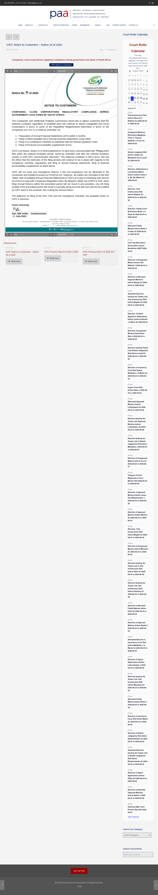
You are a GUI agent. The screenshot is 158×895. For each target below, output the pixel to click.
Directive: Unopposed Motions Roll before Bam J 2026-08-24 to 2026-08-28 (137, 334)
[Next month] (146, 71)
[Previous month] (129, 71)
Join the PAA (9, 3)
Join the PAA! (79, 871)
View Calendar (133, 816)
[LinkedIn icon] (153, 3)
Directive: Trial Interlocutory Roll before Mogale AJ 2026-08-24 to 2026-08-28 (138, 533)
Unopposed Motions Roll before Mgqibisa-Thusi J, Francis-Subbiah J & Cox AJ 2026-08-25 (137, 138)
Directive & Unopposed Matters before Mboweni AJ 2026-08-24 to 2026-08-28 (138, 550)
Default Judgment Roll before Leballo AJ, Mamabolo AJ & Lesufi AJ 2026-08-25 (137, 156)
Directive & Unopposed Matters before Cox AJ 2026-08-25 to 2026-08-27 (137, 462)
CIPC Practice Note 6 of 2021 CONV (61, 252)
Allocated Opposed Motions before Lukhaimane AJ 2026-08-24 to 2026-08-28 (137, 405)
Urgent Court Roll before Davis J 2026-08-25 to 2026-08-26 (138, 390)
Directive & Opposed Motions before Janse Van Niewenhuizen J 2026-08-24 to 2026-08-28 (137, 498)
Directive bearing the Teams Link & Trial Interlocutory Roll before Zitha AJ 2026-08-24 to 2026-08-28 (137, 569)
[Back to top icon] (148, 891)
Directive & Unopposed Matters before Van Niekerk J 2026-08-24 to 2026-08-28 (137, 263)
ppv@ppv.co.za (35, 3)
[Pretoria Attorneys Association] (79, 13)
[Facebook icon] (149, 3)
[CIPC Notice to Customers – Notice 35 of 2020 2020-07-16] (156, 885)
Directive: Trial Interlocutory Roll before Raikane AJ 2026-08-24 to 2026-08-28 (137, 194)
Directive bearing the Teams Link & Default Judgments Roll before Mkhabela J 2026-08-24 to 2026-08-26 (137, 444)
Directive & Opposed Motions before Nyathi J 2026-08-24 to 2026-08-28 (138, 626)
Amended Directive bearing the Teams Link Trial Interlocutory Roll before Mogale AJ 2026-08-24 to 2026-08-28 (138, 299)
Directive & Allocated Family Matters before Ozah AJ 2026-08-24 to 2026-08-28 (137, 609)
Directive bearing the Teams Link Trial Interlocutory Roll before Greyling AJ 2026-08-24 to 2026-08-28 (137, 590)
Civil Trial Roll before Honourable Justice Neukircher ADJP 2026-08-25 (137, 246)
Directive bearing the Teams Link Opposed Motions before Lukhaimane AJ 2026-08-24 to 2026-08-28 (137, 424)
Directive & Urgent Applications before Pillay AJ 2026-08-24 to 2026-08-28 (137, 776)
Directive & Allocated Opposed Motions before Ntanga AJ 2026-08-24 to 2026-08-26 (138, 281)
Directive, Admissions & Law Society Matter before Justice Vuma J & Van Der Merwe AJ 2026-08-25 (138, 174)
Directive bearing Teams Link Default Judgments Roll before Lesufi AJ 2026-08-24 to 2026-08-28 (138, 353)
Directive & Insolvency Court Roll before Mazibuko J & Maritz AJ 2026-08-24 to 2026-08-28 (137, 373)
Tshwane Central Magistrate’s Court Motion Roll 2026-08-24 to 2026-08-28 (137, 479)
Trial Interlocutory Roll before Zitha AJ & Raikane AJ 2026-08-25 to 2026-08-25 (137, 119)
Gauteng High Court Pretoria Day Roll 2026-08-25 (137, 809)
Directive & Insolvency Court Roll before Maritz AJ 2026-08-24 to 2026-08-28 (138, 720)
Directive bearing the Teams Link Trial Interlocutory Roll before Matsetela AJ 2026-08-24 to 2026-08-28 (137, 683)
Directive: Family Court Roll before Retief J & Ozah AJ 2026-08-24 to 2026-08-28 (137, 212)
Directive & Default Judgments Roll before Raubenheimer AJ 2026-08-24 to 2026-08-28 (138, 737)
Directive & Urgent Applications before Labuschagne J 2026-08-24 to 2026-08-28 (137, 663)
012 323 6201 (22, 3)
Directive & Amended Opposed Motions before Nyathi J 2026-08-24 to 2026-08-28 (137, 793)
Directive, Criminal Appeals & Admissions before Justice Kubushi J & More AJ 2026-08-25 (138, 317)
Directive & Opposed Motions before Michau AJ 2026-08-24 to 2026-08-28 (137, 516)
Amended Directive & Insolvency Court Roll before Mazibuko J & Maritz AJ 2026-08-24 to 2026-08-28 (137, 645)
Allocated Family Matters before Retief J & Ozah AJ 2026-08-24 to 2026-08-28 (137, 229)
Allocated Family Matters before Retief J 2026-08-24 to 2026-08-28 (137, 703)
